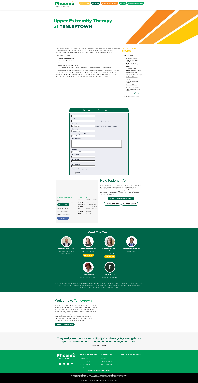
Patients (101, 7)
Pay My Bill (95, 3)
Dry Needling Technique (132, 64)
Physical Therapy (128, 55)
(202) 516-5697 (66, 208)
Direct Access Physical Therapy (132, 61)
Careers (122, 3)
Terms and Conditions (76, 375)
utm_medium (75, 159)
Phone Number (76, 124)
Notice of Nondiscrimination (120, 375)
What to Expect (129, 204)
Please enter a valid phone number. (106, 126)
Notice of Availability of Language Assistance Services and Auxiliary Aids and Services (96, 376)
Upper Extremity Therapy (133, 93)
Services (94, 7)
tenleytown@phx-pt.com (66, 214)
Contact (141, 7)
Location (74, 149)
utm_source (75, 154)
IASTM (127, 66)
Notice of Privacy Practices (105, 375)
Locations (87, 7)
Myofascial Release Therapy (133, 70)
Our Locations (85, 361)
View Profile (88, 255)
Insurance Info (112, 204)
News (122, 7)
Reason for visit (76, 138)
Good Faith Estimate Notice (90, 375)
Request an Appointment (109, 3)
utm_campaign (75, 164)
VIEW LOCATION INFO (65, 324)
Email (73, 119)
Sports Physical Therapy (132, 87)
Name (73, 114)
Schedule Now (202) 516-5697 (121, 198)
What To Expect (85, 364)
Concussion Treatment (132, 58)
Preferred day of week (78, 134)
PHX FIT (128, 79)
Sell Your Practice (107, 361)
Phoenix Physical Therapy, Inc (98, 380)
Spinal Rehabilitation (131, 85)
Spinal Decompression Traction (132, 82)
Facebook (63, 218)
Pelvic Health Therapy (132, 77)
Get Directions (63, 204)
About (81, 7)
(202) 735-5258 (64, 211)
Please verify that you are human (81, 169)
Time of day (75, 129)
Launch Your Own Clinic (109, 364)
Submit (78, 172)
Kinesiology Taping (131, 68)
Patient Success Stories (135, 3)
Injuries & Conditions (113, 7)
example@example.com (102, 121)
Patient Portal (84, 3)
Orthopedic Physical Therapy (134, 74)
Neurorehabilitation (131, 72)
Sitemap (121, 376)
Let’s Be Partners (131, 7)
